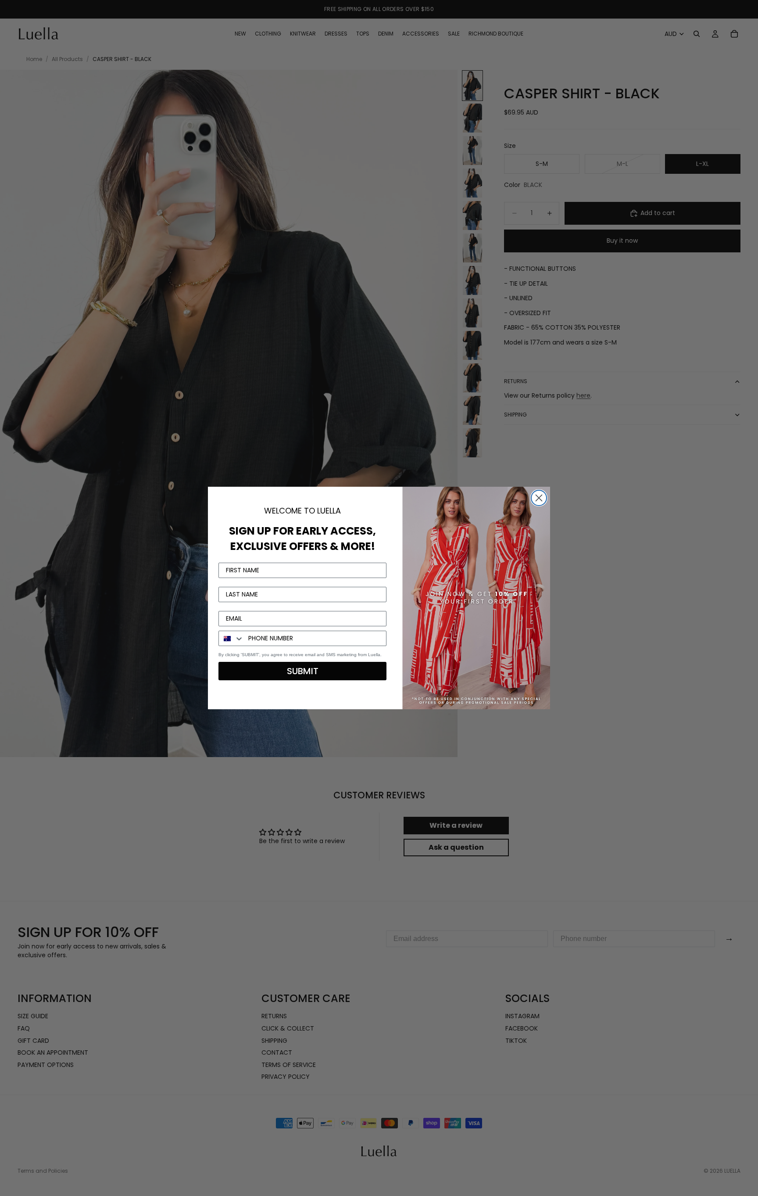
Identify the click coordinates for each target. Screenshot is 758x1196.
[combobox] (231, 638)
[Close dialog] (539, 498)
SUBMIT (302, 671)
